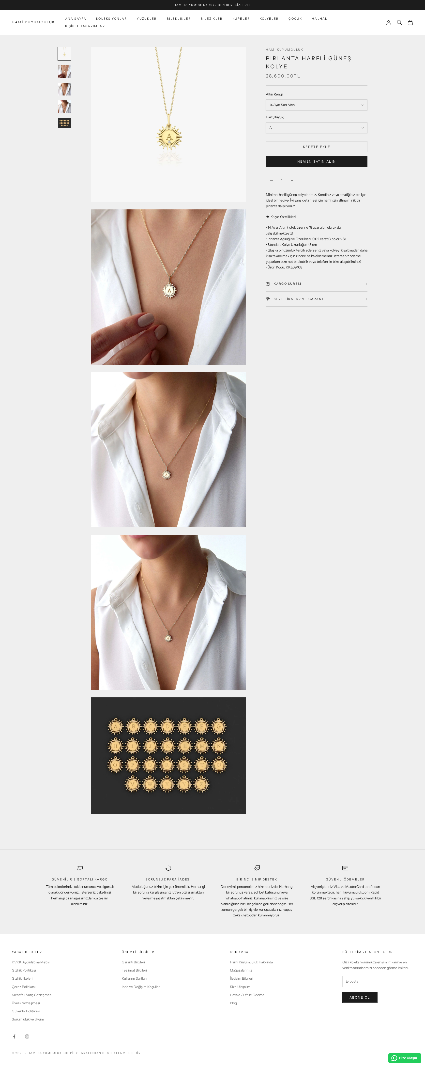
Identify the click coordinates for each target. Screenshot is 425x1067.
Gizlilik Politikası (24, 970)
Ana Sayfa (75, 18)
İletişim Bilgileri (241, 978)
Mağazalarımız (241, 970)
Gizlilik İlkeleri (22, 978)
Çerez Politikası (23, 987)
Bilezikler (212, 18)
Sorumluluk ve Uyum (28, 1019)
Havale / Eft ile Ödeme (247, 995)
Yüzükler (147, 18)
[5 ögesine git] (64, 123)
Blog (233, 1003)
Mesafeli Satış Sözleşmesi (32, 995)
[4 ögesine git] (64, 107)
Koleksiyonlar (111, 18)
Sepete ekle (316, 147)
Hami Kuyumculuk (284, 49)
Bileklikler (179, 18)
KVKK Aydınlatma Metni (30, 962)
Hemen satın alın (316, 162)
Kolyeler (269, 18)
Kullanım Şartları (134, 978)
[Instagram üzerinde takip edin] (27, 1036)
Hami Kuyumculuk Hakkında (251, 962)
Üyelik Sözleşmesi (26, 1003)
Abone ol (359, 997)
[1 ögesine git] (64, 54)
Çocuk (295, 18)
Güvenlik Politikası (26, 1011)
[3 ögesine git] (64, 89)
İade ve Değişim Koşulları (141, 987)
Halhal (319, 18)
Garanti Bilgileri (133, 962)
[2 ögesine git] (64, 71)
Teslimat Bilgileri (134, 970)
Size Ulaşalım (240, 987)
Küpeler (241, 18)
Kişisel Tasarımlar (85, 26)
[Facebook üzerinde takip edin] (14, 1036)
